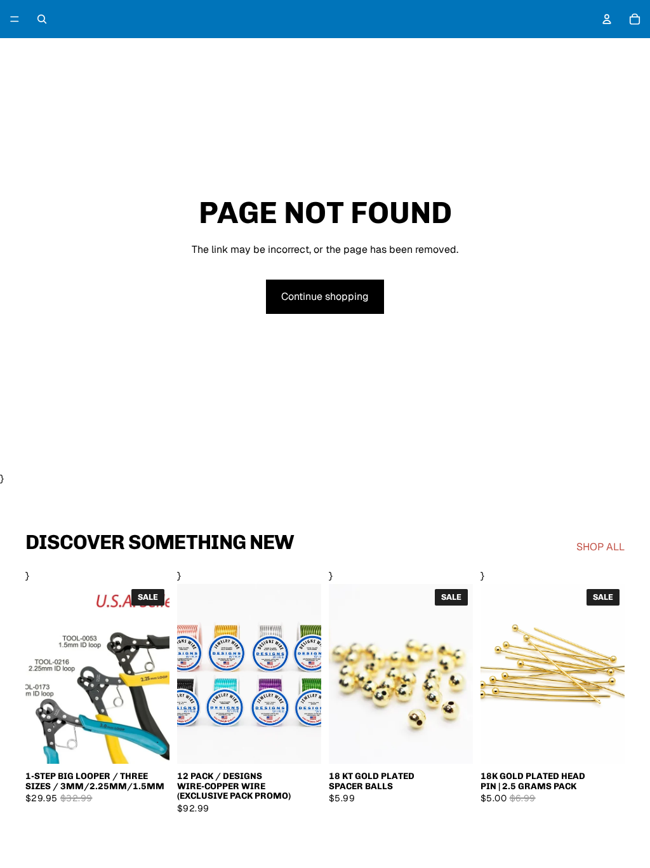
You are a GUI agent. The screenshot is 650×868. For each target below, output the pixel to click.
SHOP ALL (600, 546)
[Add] (605, 744)
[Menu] (14, 19)
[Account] (607, 19)
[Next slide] (307, 674)
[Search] (42, 19)
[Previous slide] (191, 674)
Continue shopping (325, 296)
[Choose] (149, 744)
